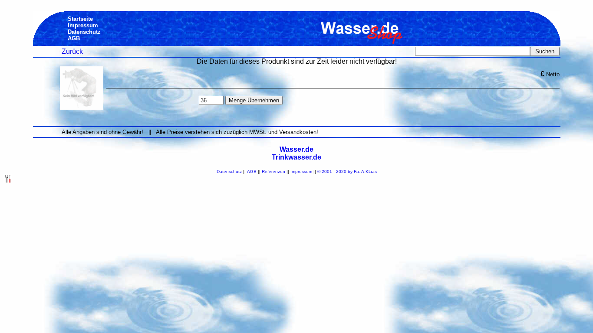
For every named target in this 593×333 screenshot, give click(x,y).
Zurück (72, 51)
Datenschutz (229, 171)
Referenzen (273, 171)
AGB (252, 171)
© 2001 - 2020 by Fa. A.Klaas (347, 171)
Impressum (301, 171)
